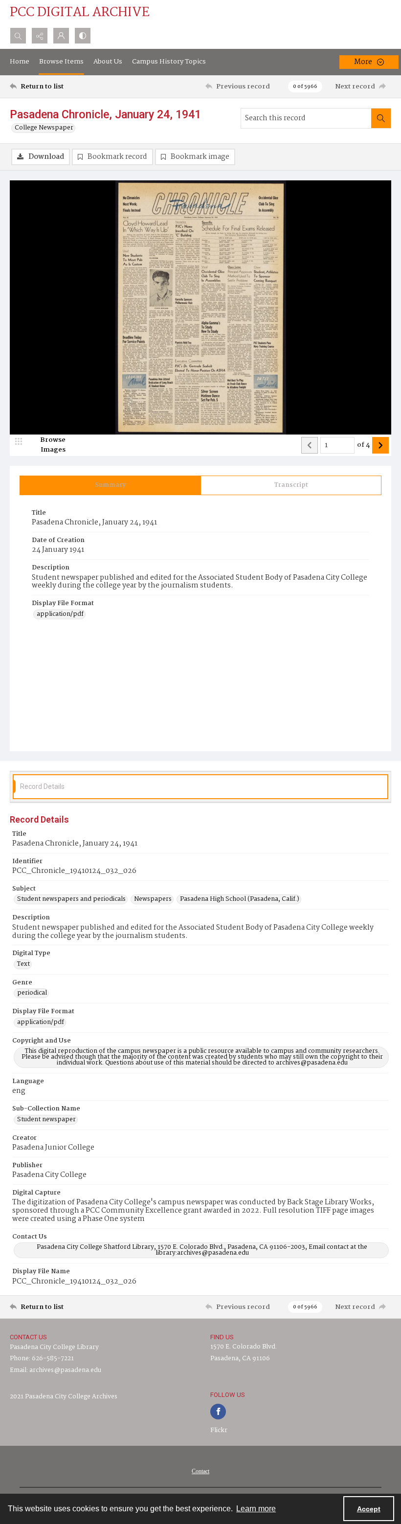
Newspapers (153, 899)
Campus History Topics (169, 61)
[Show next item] (380, 445)
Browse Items (61, 61)
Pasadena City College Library (54, 1347)
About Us (107, 61)
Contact (200, 1471)
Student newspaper (46, 1120)
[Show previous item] (309, 445)
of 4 (363, 445)
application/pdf (60, 614)
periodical (32, 993)
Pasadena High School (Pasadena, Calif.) (239, 899)
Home (19, 61)
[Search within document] (381, 118)
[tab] (110, 485)
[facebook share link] (218, 1411)
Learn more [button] (256, 1508)
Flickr (218, 1430)
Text (23, 964)
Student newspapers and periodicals (71, 899)
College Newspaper (44, 128)
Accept (368, 1509)
